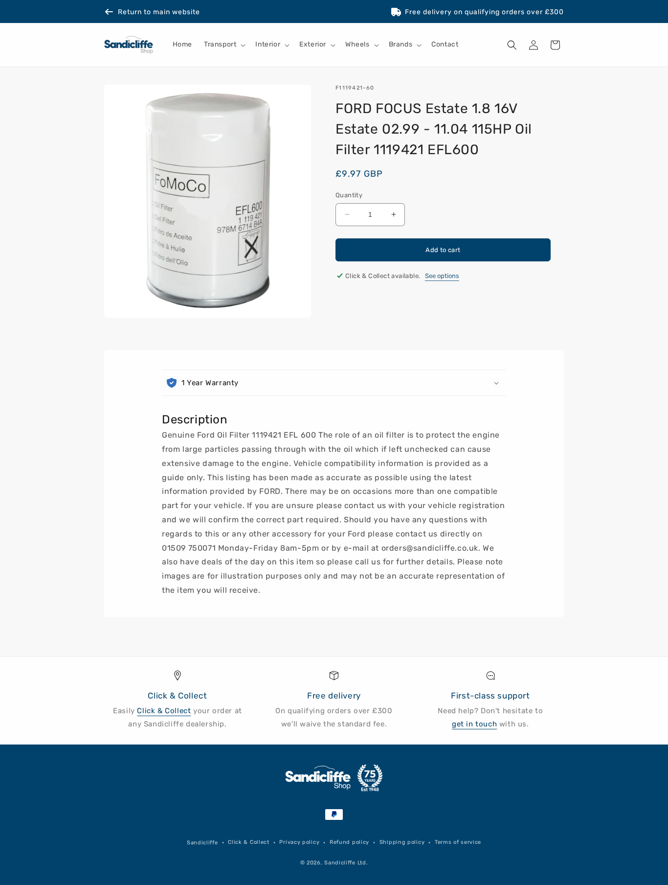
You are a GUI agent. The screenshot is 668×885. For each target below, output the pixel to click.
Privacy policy (299, 842)
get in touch (474, 724)
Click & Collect (164, 710)
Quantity (348, 195)
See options (442, 275)
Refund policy (349, 842)
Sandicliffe (202, 842)
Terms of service (458, 842)
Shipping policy (402, 842)
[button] (223, 45)
